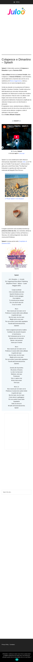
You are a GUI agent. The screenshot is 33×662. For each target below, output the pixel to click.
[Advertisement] (16, 34)
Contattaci (12, 644)
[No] (31, 657)
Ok (17, 659)
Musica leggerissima (16, 81)
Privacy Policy (5, 644)
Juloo (16, 11)
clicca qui (21, 153)
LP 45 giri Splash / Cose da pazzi (14, 198)
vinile (24, 162)
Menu (18, 2)
